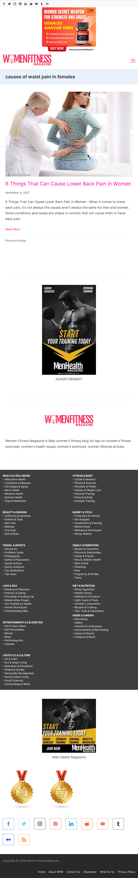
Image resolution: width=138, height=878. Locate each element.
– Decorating (80, 618)
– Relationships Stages (16, 600)
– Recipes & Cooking (85, 607)
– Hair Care (9, 522)
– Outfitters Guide (13, 552)
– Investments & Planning (87, 522)
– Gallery (78, 622)
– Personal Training (84, 493)
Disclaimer (90, 871)
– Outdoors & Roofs (84, 636)
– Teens (77, 577)
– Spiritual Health (12, 497)
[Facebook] (4, 4)
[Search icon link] (132, 4)
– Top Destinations (13, 570)
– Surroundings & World (16, 684)
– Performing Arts (13, 640)
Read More (12, 229)
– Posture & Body (83, 497)
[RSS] (24, 839)
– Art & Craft (10, 658)
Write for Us (107, 871)
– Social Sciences (13, 680)
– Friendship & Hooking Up (18, 596)
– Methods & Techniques (87, 530)
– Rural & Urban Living (16, 676)
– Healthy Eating (82, 592)
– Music (7, 636)
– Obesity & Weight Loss (87, 490)
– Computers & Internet (86, 515)
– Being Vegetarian (84, 589)
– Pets (76, 570)
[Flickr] (47, 4)
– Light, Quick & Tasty (85, 600)
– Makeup (8, 526)
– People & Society (14, 669)
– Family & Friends (83, 556)
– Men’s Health (11, 490)
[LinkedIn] (25, 4)
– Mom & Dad (80, 563)
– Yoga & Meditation (14, 500)
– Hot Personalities (13, 629)
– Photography (11, 556)
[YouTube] (36, 4)
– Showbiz (9, 643)
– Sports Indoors (12, 563)
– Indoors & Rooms (83, 633)
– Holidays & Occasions (86, 596)
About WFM (56, 871)
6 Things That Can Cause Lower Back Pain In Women (68, 184)
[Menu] (133, 60)
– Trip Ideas (9, 574)
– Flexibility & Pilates (84, 486)
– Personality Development (18, 673)
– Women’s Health (13, 493)
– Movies (8, 633)
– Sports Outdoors (13, 566)
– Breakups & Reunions (16, 589)
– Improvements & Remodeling (90, 629)
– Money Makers (82, 533)
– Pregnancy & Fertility (86, 574)
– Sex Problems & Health (17, 603)
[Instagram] (14, 4)
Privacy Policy (126, 871)
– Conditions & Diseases (17, 482)
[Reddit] (31, 4)
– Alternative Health (14, 479)
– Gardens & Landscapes (87, 626)
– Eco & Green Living (15, 662)
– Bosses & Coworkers (85, 548)
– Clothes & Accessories (17, 515)
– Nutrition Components (86, 603)
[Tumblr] (41, 4)
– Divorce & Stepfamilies (87, 552)
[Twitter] (9, 4)
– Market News (81, 526)
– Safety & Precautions (16, 559)
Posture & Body (15, 240)
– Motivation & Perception (18, 666)
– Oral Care (9, 530)
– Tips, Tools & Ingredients (88, 610)
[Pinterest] (20, 4)
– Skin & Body (11, 533)
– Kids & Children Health (87, 559)
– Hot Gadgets (81, 519)
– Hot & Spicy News (14, 625)
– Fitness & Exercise (84, 482)
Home (41, 871)
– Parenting (79, 566)
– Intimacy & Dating (14, 592)
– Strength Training (84, 500)
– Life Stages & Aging (15, 486)
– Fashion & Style (13, 519)
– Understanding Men (15, 610)
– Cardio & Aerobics (84, 479)
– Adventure (10, 548)
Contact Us (73, 871)
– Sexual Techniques (15, 607)
